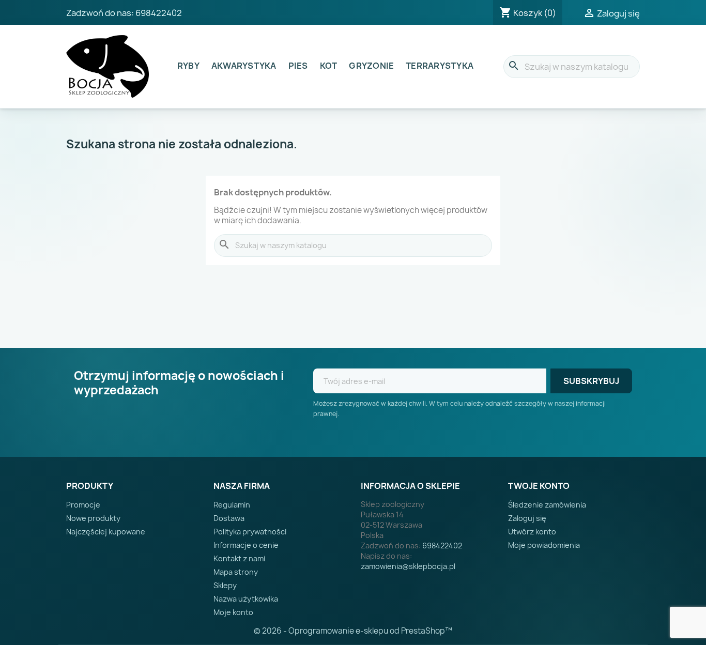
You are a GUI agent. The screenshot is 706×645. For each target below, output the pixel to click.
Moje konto (233, 612)
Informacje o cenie (246, 545)
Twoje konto (539, 486)
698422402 (158, 13)
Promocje (83, 505)
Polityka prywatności (249, 531)
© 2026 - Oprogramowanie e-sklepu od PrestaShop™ (353, 630)
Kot (328, 65)
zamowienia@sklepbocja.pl (408, 566)
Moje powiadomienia (544, 545)
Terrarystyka (439, 65)
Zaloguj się (527, 518)
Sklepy (225, 585)
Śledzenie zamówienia (547, 505)
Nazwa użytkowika (245, 599)
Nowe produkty (93, 518)
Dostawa (228, 518)
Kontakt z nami (239, 558)
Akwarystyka (244, 65)
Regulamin (231, 505)
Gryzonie (371, 65)
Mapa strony (235, 572)
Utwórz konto (532, 531)
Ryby (188, 65)
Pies (298, 65)
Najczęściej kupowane (105, 531)
